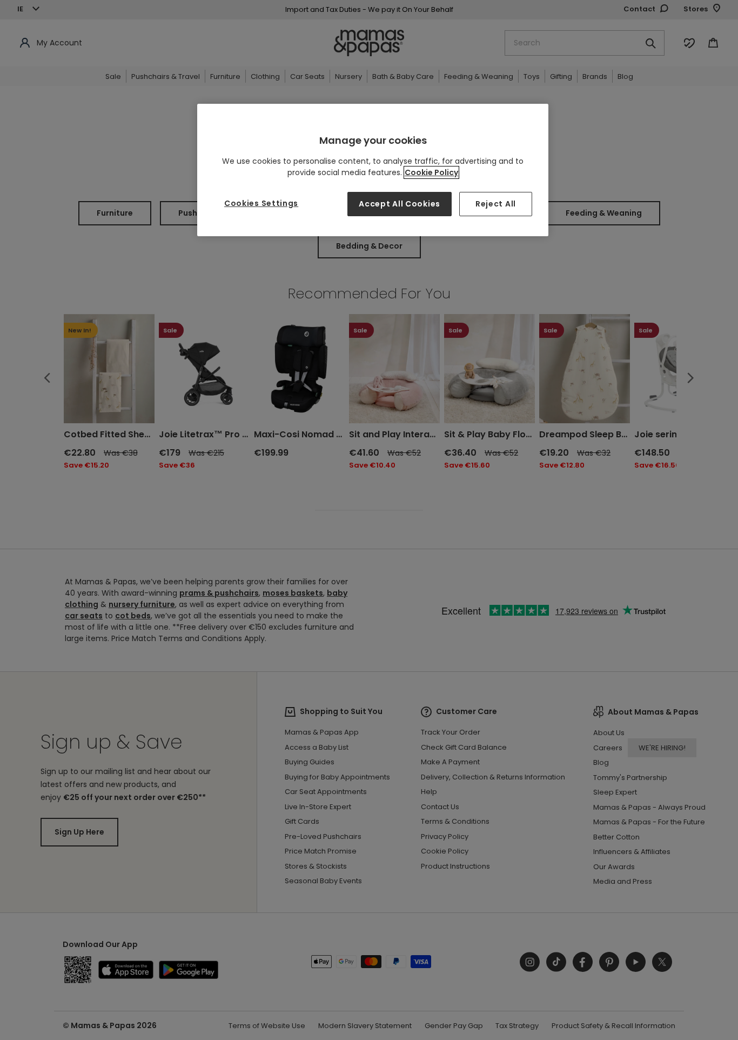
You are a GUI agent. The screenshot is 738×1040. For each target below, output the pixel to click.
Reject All (495, 203)
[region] (372, 170)
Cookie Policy (431, 172)
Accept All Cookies (399, 203)
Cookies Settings (261, 203)
